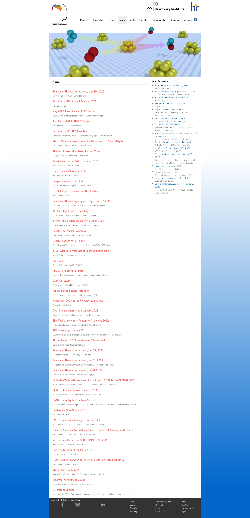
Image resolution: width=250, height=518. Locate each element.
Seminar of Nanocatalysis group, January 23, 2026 (173, 155)
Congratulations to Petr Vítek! (167, 171)
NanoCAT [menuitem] (185, 504)
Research (84, 20)
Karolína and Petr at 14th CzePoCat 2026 (172, 148)
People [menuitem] (158, 507)
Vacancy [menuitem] (133, 511)
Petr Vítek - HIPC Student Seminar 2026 (172, 97)
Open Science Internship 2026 (168, 165)
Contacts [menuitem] (185, 501)
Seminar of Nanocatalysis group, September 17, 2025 (175, 185)
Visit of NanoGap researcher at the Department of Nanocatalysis (176, 134)
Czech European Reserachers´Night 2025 (172, 177)
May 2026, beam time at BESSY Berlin (171, 109)
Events (132, 20)
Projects (143, 20)
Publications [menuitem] (160, 511)
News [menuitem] (132, 501)
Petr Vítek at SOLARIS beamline (168, 124)
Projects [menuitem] (133, 507)
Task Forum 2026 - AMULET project (170, 118)
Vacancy (175, 20)
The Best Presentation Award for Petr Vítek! (173, 142)
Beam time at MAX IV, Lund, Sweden (170, 103)
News (122, 20)
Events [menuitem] (133, 504)
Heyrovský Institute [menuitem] (189, 507)
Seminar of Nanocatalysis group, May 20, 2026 (175, 91)
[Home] (60, 14)
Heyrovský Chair (159, 20)
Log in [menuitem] (183, 511)
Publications (99, 20)
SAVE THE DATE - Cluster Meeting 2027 (171, 85)
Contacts (187, 20)
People (112, 20)
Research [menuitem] (159, 504)
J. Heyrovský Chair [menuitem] (163, 501)
